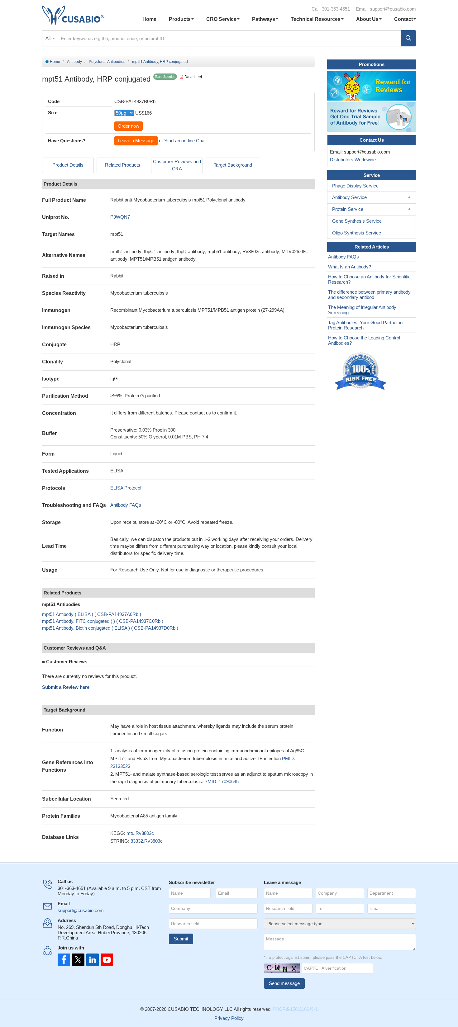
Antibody (74, 61)
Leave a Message (136, 140)
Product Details (67, 165)
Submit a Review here (65, 687)
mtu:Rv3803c (140, 833)
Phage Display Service (355, 185)
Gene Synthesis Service (357, 221)
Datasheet (193, 77)
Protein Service (347, 209)
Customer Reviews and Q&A (177, 165)
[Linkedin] (91, 960)
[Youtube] (105, 960)
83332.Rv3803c (147, 841)
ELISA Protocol (125, 487)
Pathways (263, 19)
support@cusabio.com (393, 9)
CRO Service (221, 19)
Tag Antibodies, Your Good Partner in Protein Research (365, 325)
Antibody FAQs (125, 505)
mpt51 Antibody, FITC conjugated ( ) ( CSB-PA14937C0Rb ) (102, 621)
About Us (367, 19)
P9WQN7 (120, 217)
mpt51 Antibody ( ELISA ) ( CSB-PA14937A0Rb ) (91, 614)
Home (149, 19)
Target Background (233, 165)
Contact (403, 19)
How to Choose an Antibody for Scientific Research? (369, 279)
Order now (128, 126)
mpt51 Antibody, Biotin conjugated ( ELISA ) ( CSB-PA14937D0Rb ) (110, 628)
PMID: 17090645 (221, 781)
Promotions (371, 64)
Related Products (122, 165)
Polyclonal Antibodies (107, 61)
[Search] (408, 38)
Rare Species (165, 76)
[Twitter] (77, 960)
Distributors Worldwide (351, 159)
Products (180, 19)
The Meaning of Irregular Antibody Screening (362, 310)
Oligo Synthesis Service (356, 232)
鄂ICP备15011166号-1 (295, 1009)
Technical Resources (316, 19)
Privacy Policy (229, 1018)
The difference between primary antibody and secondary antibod (369, 294)
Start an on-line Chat (185, 140)
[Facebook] (64, 960)
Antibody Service (349, 197)
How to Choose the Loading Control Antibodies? (364, 340)
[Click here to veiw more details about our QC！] (361, 371)
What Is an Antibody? (349, 266)
